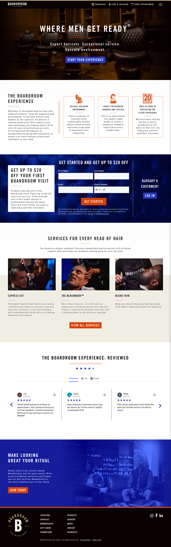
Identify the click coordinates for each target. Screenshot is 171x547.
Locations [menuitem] (45, 515)
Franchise (100, 5)
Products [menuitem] (72, 515)
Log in (150, 196)
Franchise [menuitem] (72, 532)
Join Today (18, 490)
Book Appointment (144, 5)
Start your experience (85, 60)
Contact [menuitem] (71, 528)
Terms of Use (96, 540)
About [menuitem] (70, 524)
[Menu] (160, 5)
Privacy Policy (102, 214)
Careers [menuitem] (71, 520)
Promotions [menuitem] (46, 532)
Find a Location (119, 5)
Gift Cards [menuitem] (45, 528)
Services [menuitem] (44, 520)
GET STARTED (93, 202)
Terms (90, 214)
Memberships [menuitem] (47, 524)
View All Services (85, 325)
